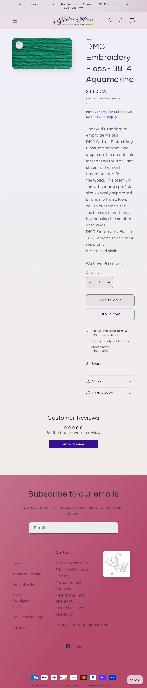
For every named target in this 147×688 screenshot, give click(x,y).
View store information (101, 349)
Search (18, 563)
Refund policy (24, 584)
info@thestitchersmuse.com (83, 625)
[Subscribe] (112, 528)
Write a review (74, 444)
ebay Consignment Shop (23, 600)
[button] (14, 20)
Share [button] (97, 364)
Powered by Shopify (101, 685)
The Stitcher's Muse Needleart (65, 685)
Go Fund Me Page (27, 617)
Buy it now (110, 314)
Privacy (18, 627)
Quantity (92, 272)
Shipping (93, 98)
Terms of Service (26, 574)
